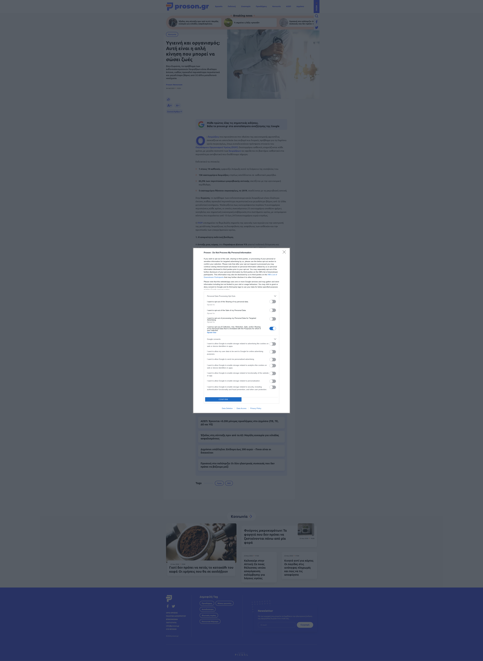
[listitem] (241, 296)
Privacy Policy (255, 408)
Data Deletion (227, 408)
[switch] (272, 301)
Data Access (241, 408)
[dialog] (241, 330)
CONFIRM (223, 399)
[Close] (285, 252)
